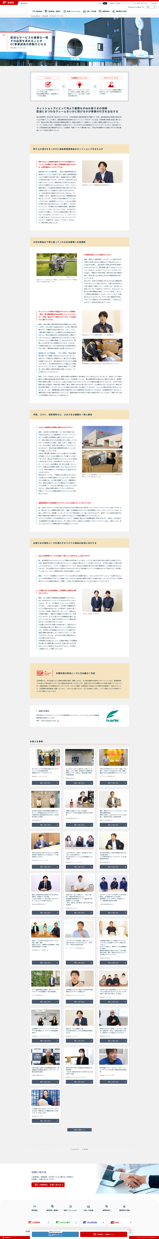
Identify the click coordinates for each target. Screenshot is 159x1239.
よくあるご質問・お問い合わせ (139, 3)
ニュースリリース (125, 3)
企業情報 (112, 3)
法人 (105, 3)
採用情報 (117, 3)
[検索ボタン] (154, 7)
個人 (100, 3)
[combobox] (149, 7)
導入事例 (45, 16)
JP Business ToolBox (134, 7)
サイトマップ (128, 1232)
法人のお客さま (36, 16)
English (153, 3)
